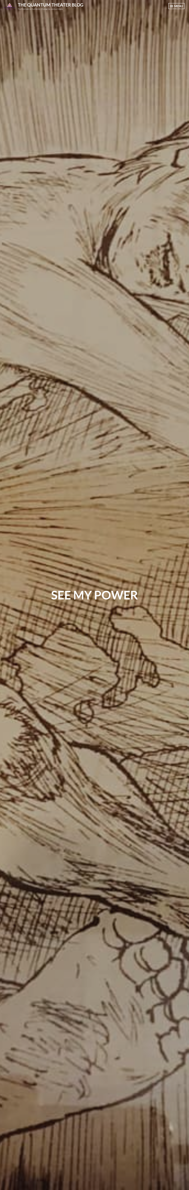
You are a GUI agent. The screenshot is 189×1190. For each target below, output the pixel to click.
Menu (178, 6)
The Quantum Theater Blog (50, 4)
